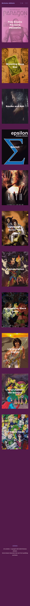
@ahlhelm (15, 545)
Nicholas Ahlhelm (8, 3)
